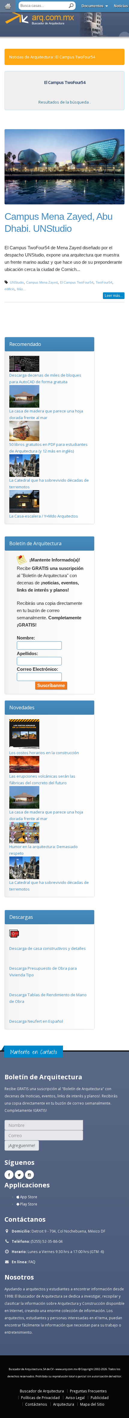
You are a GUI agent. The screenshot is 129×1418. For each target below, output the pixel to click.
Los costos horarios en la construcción (44, 752)
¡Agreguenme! (21, 1145)
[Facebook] (9, 1174)
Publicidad (100, 1397)
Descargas (21, 917)
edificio (9, 289)
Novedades (21, 707)
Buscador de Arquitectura (42, 1390)
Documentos (93, 6)
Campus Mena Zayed (42, 282)
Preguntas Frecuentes (88, 1390)
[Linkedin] (29, 1174)
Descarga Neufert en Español (36, 1021)
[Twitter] (19, 1174)
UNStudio (17, 282)
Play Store (28, 1204)
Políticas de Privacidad (40, 1397)
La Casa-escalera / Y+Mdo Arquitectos (43, 516)
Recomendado (25, 344)
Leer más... (114, 296)
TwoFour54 (104, 282)
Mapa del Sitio (92, 1404)
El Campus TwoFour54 (76, 282)
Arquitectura (63, 1404)
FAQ (31, 1261)
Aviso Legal (75, 1397)
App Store (28, 1196)
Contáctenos (36, 1404)
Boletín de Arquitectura (35, 543)
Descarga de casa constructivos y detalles (47, 948)
